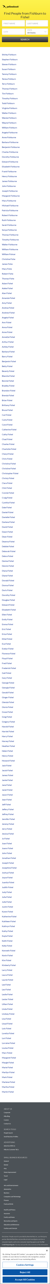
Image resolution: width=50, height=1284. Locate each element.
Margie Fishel (8, 1062)
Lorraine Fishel (8, 1043)
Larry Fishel (7, 970)
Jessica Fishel (8, 833)
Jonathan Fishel (9, 858)
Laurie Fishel (7, 980)
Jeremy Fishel (8, 824)
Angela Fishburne (9, 132)
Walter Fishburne (9, 244)
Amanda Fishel (8, 298)
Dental (6, 1165)
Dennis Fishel (8, 566)
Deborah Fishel (8, 551)
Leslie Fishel (7, 994)
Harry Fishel (7, 736)
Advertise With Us (9, 1146)
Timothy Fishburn (10, 98)
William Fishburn (9, 127)
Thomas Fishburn (9, 88)
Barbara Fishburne (10, 142)
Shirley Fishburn (9, 54)
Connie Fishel (8, 493)
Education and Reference (11, 1224)
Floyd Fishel (7, 658)
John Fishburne (9, 186)
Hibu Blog (7, 1116)
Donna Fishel (8, 585)
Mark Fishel (7, 1077)
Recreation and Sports (10, 1221)
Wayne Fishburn (9, 122)
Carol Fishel (7, 424)
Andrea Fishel (8, 308)
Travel (6, 1176)
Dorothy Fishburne (10, 157)
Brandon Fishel (8, 390)
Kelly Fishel (7, 945)
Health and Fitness (9, 1210)
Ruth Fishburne (9, 220)
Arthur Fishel (8, 342)
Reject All (25, 1272)
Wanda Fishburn (9, 118)
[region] (25, 1265)
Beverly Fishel (8, 371)
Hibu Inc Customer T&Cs (11, 1149)
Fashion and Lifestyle (10, 1228)
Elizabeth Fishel (9, 609)
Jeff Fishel (6, 804)
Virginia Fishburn (9, 108)
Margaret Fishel (9, 1057)
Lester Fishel (7, 999)
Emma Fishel (7, 624)
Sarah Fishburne (9, 225)
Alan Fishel (7, 293)
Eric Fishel (6, 629)
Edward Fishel (8, 605)
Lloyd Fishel (7, 1023)
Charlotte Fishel (9, 449)
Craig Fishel (7, 497)
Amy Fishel (7, 303)
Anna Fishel (7, 327)
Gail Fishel (6, 673)
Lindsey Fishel (8, 1014)
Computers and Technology (12, 1196)
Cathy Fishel (7, 434)
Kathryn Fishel (8, 926)
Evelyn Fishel (7, 648)
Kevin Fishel (7, 955)
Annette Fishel (8, 337)
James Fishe (7, 264)
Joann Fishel (7, 848)
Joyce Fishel (7, 877)
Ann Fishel (6, 322)
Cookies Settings (25, 1264)
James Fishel (7, 775)
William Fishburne (10, 249)
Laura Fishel (7, 975)
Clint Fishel (7, 488)
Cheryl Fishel (7, 454)
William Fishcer (9, 254)
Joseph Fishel (8, 863)
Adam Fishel (7, 283)
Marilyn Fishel (8, 1072)
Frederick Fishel (9, 668)
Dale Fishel (7, 507)
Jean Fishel (7, 799)
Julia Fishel (7, 897)
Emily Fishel (7, 619)
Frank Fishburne (9, 171)
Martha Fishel (8, 1087)
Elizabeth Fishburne (10, 166)
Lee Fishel (6, 984)
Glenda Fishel (8, 702)
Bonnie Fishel (8, 381)
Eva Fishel (6, 644)
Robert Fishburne (9, 215)
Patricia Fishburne (10, 210)
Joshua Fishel (8, 872)
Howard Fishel (8, 760)
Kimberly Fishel (9, 965)
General (6, 1161)
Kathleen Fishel (9, 921)
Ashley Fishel (8, 346)
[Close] (47, 1250)
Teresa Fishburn (9, 79)
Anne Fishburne (9, 137)
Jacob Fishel (7, 770)
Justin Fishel (7, 906)
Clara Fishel (7, 483)
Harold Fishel (8, 726)
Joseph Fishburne (10, 191)
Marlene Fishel (8, 1082)
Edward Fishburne (10, 161)
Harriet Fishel (8, 731)
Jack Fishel (6, 765)
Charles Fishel (8, 444)
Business (6, 1193)
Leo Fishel (6, 989)
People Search (8, 1133)
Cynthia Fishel (8, 502)
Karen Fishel (7, 911)
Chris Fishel (7, 458)
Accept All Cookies (25, 1279)
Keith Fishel (7, 941)
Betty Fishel (7, 366)
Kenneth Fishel (8, 950)
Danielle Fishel (8, 517)
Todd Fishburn (8, 103)
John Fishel (7, 853)
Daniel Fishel (7, 512)
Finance (6, 1200)
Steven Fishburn (9, 64)
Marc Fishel (7, 1053)
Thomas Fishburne (10, 234)
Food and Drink (8, 1204)
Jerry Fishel (7, 829)
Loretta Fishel (8, 1033)
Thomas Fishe (8, 278)
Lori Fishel (6, 1038)
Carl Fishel (6, 415)
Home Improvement (10, 1172)
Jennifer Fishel (8, 819)
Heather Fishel (8, 746)
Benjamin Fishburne (11, 147)
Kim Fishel (6, 960)
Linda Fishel (7, 1009)
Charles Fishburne (10, 152)
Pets (5, 1168)
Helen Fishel (7, 751)
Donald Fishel (8, 580)
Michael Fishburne (10, 205)
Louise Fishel (7, 1048)
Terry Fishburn (8, 84)
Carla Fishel (7, 420)
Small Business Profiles (11, 1136)
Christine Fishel (9, 468)
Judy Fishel (7, 892)
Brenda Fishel (8, 395)
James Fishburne (9, 181)
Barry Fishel (7, 356)
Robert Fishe (7, 273)
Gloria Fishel (7, 707)
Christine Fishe (8, 259)
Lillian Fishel (7, 1004)
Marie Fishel (7, 1067)
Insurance (7, 1213)
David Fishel (7, 527)
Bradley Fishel (8, 385)
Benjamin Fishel (9, 361)
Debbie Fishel (8, 546)
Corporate (7, 1112)
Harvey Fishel (8, 741)
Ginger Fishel (8, 697)
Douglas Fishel (8, 600)
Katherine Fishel (9, 916)
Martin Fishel (8, 1092)
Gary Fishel (7, 678)
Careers (6, 1120)
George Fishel (8, 682)
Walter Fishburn (9, 113)
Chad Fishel (7, 439)
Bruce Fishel (7, 410)
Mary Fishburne (9, 200)
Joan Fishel (7, 843)
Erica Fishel (7, 634)
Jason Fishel (7, 794)
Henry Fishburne (9, 176)
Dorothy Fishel (8, 595)
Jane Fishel (7, 785)
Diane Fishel (7, 575)
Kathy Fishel (7, 931)
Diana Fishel (7, 570)
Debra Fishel (7, 556)
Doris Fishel (7, 590)
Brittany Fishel (8, 405)
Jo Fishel (6, 838)
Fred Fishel (7, 663)
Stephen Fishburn (10, 59)
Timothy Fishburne (10, 239)
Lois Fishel (6, 1028)
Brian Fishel (7, 400)
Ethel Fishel (7, 639)
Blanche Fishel (8, 376)
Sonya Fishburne (9, 230)
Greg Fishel (7, 717)
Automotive (7, 1189)
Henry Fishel (7, 756)
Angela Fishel (8, 317)
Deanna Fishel (8, 541)
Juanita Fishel (8, 882)
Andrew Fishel (8, 312)
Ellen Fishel (7, 614)
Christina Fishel (9, 463)
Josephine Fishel (9, 868)
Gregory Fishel (8, 721)
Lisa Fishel (6, 1018)
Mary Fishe (7, 269)
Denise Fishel (8, 561)
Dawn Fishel (7, 532)
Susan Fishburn (9, 69)
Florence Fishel (8, 653)
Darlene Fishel (8, 522)
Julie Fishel (7, 902)
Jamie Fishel (7, 780)
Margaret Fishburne (11, 196)
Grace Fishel (7, 712)
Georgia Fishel (8, 687)
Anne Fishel (7, 332)
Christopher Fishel (10, 473)
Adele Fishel (7, 288)
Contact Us (7, 1123)
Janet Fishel (7, 790)
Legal (5, 1179)
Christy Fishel (8, 478)
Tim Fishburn (8, 93)
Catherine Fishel (9, 429)
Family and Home (9, 1217)
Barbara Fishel (8, 351)
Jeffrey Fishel (8, 814)
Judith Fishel (7, 887)
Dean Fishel (7, 536)
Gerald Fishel (8, 692)
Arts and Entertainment (11, 1185)
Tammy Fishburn (9, 74)
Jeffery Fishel (8, 809)
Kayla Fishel (7, 936)
